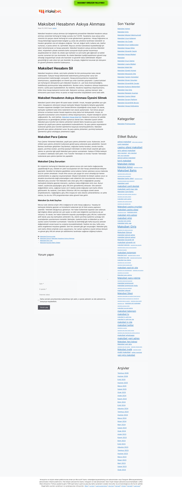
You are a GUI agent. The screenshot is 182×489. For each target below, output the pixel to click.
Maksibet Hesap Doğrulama (128, 106)
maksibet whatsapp (126, 335)
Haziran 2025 (123, 383)
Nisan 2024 (122, 421)
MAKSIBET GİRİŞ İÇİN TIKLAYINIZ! (91, 3)
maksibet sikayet (124, 290)
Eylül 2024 (122, 405)
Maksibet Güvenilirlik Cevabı (128, 83)
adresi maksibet (124, 142)
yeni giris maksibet (126, 355)
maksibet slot (121, 303)
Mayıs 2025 (122, 386)
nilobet (123, 486)
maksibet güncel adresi (126, 237)
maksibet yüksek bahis (136, 347)
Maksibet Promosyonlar (47, 236)
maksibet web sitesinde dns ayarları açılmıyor (129, 333)
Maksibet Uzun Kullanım (127, 38)
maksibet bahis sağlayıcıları (124, 174)
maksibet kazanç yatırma (134, 255)
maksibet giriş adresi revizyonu (125, 230)
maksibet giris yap (124, 223)
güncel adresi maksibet (126, 158)
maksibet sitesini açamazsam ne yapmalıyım (128, 298)
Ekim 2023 (122, 441)
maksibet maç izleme (124, 260)
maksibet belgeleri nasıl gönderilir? (126, 181)
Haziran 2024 (123, 415)
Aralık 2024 (122, 396)
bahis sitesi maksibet (137, 142)
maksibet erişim (132, 212)
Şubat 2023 (122, 466)
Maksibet (121, 58)
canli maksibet (123, 144)
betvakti (130, 486)
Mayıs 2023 (122, 457)
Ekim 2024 (122, 402)
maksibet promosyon (125, 283)
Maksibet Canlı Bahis (125, 192)
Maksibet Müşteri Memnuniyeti (129, 35)
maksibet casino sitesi (128, 209)
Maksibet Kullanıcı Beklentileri (129, 87)
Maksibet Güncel (45, 238)
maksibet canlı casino (124, 199)
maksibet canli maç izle (128, 189)
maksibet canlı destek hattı (124, 204)
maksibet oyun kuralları (123, 272)
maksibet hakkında (124, 245)
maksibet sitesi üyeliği (136, 301)
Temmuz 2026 (123, 373)
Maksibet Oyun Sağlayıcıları (128, 45)
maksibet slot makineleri (132, 303)
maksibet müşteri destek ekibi (125, 265)
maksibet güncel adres (126, 235)
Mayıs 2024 (122, 418)
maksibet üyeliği (137, 349)
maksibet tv (123, 314)
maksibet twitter (126, 325)
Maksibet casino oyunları (130, 206)
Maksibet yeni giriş (125, 344)
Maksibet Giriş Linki (46, 240)
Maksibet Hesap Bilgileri (127, 54)
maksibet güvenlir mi (126, 242)
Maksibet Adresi (124, 29)
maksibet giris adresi (127, 215)
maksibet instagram (127, 252)
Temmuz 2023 (123, 450)
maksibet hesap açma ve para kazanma (127, 247)
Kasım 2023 (122, 437)
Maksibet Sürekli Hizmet (127, 71)
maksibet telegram (127, 311)
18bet (86, 486)
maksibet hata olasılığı (136, 245)
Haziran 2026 (123, 376)
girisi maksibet (122, 153)
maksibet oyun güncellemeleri (125, 270)
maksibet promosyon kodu (128, 286)
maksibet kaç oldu (123, 257)
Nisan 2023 (122, 460)
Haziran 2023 (123, 454)
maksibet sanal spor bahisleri (125, 288)
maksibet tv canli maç (124, 317)
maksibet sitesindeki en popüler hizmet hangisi (129, 296)
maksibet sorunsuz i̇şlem (123, 306)
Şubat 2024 (122, 428)
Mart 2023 (122, 463)
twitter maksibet (137, 352)
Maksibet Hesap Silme (126, 48)
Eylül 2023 (122, 444)
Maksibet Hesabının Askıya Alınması (62, 238)
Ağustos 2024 (123, 409)
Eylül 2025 (121, 380)
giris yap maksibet (123, 155)
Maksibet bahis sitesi (126, 178)
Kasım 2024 (122, 399)
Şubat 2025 (122, 389)
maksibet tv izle (125, 322)
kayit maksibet (124, 160)
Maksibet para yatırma (125, 275)
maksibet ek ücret (122, 212)
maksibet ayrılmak (138, 167)
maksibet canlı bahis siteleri (124, 196)
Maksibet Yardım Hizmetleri (128, 77)
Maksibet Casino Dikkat (126, 96)
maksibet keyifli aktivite (136, 257)
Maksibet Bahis (127, 170)
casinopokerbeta (101, 486)
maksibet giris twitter (124, 221)
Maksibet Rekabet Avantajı (128, 93)
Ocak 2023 (122, 470)
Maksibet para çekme (129, 278)
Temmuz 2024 (123, 412)
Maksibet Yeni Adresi (127, 341)
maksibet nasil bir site (128, 267)
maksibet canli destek (128, 186)
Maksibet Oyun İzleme (126, 61)
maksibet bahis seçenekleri (124, 176)
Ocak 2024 (122, 431)
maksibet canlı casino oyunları (125, 201)
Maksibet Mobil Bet (125, 67)
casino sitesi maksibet (130, 147)
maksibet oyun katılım (138, 270)
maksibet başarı (138, 178)
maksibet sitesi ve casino (124, 301)
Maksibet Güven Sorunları (127, 80)
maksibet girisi (125, 218)
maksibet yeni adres (129, 338)
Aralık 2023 (122, 434)
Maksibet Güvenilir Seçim (127, 51)
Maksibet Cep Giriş (125, 90)
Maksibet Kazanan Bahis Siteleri (50, 242)
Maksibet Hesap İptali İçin (72, 117)
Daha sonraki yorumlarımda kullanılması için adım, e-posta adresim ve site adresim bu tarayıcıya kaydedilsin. (73, 300)
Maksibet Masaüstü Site (127, 74)
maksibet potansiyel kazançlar (125, 281)
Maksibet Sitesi (125, 293)
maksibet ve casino (122, 328)
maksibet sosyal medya (125, 308)
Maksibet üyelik (125, 349)
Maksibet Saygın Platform (127, 100)
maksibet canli (123, 183)
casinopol (137, 486)
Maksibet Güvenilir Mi (126, 240)
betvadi (117, 486)
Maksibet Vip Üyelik (125, 42)
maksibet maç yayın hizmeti (124, 262)
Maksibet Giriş (123, 32)
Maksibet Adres (126, 163)
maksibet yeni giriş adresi (124, 347)
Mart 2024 (122, 425)
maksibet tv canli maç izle (126, 319)
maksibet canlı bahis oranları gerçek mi (127, 194)
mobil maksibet (124, 352)
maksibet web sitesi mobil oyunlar (126, 330)
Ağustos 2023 (123, 447)
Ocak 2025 (122, 392)
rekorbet (111, 486)
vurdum (92, 486)
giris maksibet (132, 153)
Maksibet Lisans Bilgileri (127, 64)
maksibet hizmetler (122, 250)
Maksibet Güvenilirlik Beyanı (128, 103)
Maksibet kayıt (122, 255)
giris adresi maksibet (126, 150)
